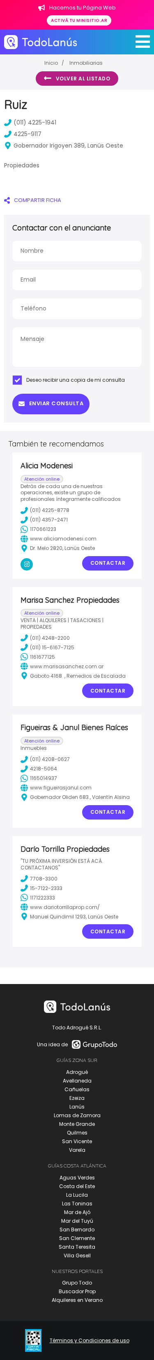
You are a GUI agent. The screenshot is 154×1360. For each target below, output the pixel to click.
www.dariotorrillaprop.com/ (65, 907)
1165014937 (43, 778)
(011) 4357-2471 (49, 519)
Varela (77, 1149)
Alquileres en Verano (77, 1300)
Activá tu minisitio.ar (79, 20)
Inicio (51, 62)
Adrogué (77, 1072)
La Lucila (77, 1194)
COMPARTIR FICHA (37, 200)
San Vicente (77, 1141)
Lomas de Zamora (77, 1115)
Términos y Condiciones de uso (89, 1340)
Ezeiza (77, 1098)
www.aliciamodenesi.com (63, 538)
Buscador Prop (77, 1291)
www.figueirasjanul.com (61, 787)
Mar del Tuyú (77, 1220)
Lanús (77, 1106)
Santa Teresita (77, 1246)
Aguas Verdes (77, 1177)
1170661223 (43, 529)
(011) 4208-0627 (50, 759)
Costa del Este (77, 1186)
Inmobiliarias (86, 62)
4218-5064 (43, 768)
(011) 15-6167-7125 (52, 647)
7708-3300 (43, 878)
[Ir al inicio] (40, 42)
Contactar (108, 562)
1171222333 (42, 897)
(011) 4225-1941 (35, 122)
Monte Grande (77, 1123)
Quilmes (77, 1132)
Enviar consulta (56, 403)
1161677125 (42, 656)
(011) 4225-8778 (49, 510)
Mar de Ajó (77, 1212)
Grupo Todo (77, 1282)
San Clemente (77, 1238)
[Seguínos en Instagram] (27, 564)
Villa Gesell (77, 1255)
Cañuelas (77, 1089)
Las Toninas (77, 1203)
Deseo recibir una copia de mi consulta (75, 379)
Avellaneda (77, 1080)
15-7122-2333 (46, 888)
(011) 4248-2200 (50, 637)
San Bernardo (77, 1229)
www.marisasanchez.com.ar (66, 666)
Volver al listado (83, 78)
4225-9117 (27, 134)
